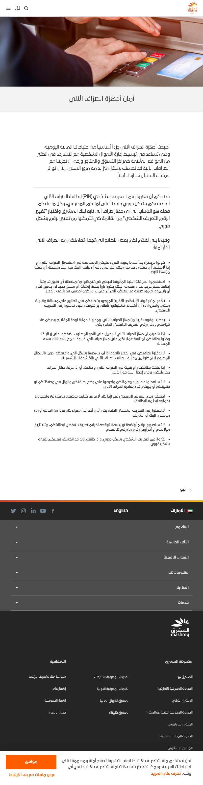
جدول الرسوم (57, 713)
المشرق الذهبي (182, 701)
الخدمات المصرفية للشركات (111, 677)
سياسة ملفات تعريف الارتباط (47, 677)
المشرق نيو (185, 677)
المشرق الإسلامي (180, 748)
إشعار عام (59, 689)
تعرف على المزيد (166, 774)
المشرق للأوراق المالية (114, 701)
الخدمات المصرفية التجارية (176, 736)
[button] (31, 775)
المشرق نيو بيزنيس (180, 724)
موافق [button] (31, 762)
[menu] (8, 8)
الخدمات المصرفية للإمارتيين (175, 689)
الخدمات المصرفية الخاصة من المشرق (169, 713)
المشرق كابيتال (119, 713)
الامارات (178, 511)
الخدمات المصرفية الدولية (113, 689)
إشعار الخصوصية (55, 701)
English (121, 511)
